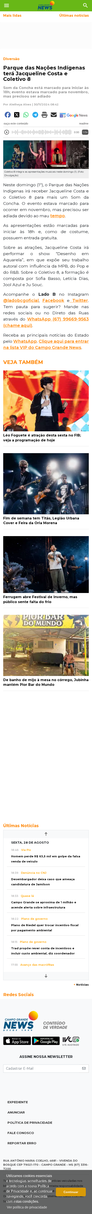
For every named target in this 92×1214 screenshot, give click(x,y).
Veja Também (23, 362)
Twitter (79, 300)
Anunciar (16, 1112)
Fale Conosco (20, 1133)
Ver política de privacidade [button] (27, 1207)
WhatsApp (39, 319)
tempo (57, 215)
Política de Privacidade (29, 1123)
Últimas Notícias (21, 825)
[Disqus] (46, 754)
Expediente (17, 1102)
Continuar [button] (71, 1192)
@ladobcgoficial (21, 300)
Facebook (53, 300)
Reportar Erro (21, 1143)
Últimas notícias (74, 15)
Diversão (11, 59)
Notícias (81, 984)
